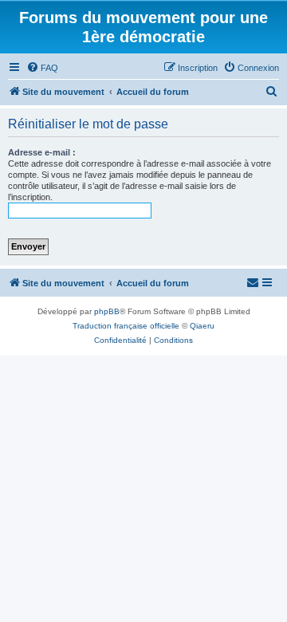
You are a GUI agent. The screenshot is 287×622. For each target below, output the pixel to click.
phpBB (107, 311)
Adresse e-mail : (42, 152)
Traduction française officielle (126, 325)
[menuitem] (42, 67)
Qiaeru (202, 325)
